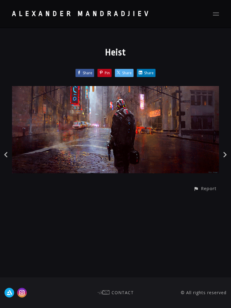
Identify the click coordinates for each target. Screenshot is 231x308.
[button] (205, 188)
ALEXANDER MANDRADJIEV (81, 14)
